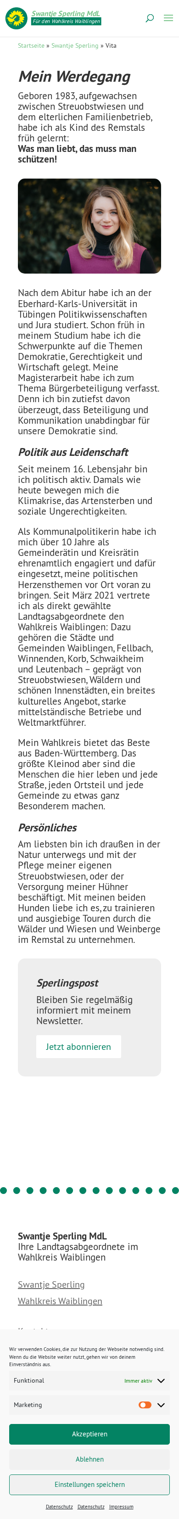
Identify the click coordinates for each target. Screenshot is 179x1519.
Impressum (121, 1506)
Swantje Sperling (75, 45)
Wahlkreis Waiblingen (60, 1301)
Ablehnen (90, 1459)
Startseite (31, 45)
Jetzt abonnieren (78, 1046)
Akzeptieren (89, 1433)
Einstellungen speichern (90, 1484)
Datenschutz (59, 1506)
